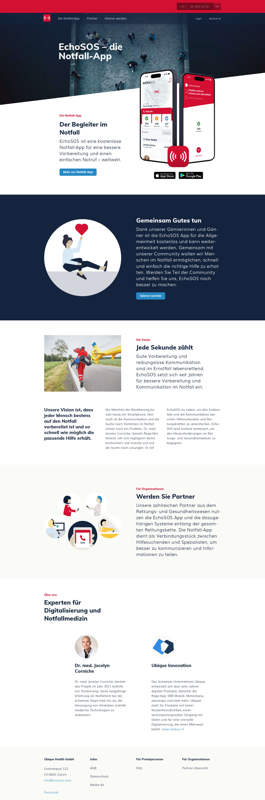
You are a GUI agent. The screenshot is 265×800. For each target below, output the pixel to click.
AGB (93, 768)
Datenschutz (99, 776)
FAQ (139, 768)
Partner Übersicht (195, 768)
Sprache (214, 18)
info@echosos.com (57, 780)
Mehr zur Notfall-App (78, 172)
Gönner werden (116, 18)
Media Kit (97, 785)
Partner (92, 18)
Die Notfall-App (69, 18)
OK (217, 6)
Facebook (51, 792)
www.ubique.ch (173, 729)
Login (199, 18)
